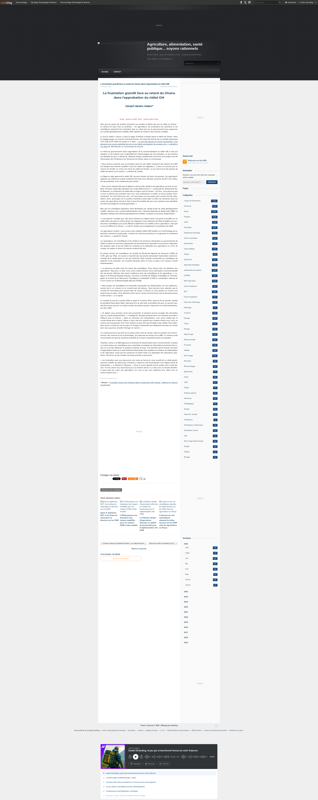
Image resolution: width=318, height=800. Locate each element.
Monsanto (187, 361)
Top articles (131, 730)
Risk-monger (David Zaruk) (193, 441)
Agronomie (188, 259)
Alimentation (188, 243)
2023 (186, 602)
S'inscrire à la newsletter (111, 490)
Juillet (187, 553)
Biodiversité (188, 372)
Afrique (186, 254)
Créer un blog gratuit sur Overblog (113, 730)
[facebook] (241, 2)
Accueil (105, 72)
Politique (187, 217)
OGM (186, 222)
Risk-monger (188, 356)
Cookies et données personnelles (215, 730)
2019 (186, 622)
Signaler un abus (152, 730)
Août (187, 548)
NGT (185, 291)
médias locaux (108, 139)
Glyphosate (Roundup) (192, 233)
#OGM (170, 86)
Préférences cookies (236, 730)
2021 (186, 612)
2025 (186, 592)
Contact (117, 72)
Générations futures (191, 430)
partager (151, 764)
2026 (186, 544)
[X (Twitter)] (245, 2)
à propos (165, 764)
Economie (187, 345)
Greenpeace (188, 420)
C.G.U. (162, 730)
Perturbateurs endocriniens (193, 425)
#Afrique (175, 86)
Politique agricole (190, 393)
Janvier (187, 585)
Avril (186, 569)
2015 (186, 643)
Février (187, 580)
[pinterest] (249, 2)
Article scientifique (190, 238)
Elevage (187, 318)
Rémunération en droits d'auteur (178, 730)
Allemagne (188, 307)
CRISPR (187, 275)
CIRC (186, 382)
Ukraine (186, 409)
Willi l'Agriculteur (190, 281)
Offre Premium (196, 730)
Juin (186, 558)
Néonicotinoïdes (190, 340)
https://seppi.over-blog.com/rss (198, 163)
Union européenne (190, 286)
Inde (185, 436)
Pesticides (188, 227)
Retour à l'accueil (139, 549)
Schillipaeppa (189, 404)
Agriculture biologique (191, 265)
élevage (187, 329)
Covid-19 (187, 313)
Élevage (187, 457)
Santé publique (189, 249)
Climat (186, 323)
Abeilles (187, 350)
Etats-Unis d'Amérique (192, 302)
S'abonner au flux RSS (197, 160)
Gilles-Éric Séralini (190, 414)
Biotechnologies (189, 366)
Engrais (186, 452)
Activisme (187, 206)
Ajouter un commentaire (121, 558)
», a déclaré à (172, 144)
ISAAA (186, 388)
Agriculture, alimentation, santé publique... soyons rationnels (175, 46)
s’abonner (136, 764)
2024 (186, 597)
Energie (186, 446)
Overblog (174, 725)
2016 (186, 637)
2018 (186, 627)
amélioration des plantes (192, 270)
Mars (187, 574)
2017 (186, 632)
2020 (186, 617)
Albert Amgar (188, 334)
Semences (188, 398)
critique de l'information (192, 201)
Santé (186, 377)
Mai (186, 564)
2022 (186, 607)
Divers (186, 211)
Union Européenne (190, 297)
